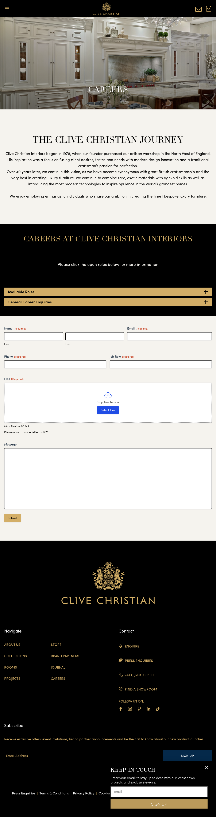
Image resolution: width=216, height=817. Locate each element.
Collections (15, 656)
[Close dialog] (206, 767)
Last (67, 344)
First (6, 344)
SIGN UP (159, 804)
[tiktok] (158, 709)
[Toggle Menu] (7, 8)
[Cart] (208, 8)
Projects (12, 678)
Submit (12, 518)
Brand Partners (65, 656)
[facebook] (121, 709)
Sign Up (187, 755)
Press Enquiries (23, 793)
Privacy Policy (83, 793)
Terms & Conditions (54, 793)
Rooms (10, 667)
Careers (58, 678)
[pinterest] (139, 709)
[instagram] (130, 709)
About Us (12, 644)
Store (56, 644)
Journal (58, 667)
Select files (108, 410)
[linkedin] (148, 709)
